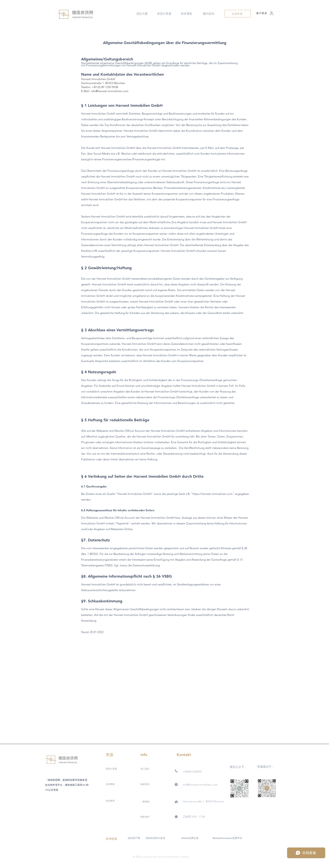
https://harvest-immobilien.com (212, 494)
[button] (142, 13)
